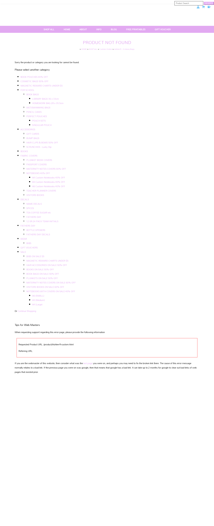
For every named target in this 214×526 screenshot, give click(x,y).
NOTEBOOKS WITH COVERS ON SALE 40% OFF (50, 291)
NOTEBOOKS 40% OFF (38, 173)
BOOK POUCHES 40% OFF (34, 77)
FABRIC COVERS (29, 155)
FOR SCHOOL (27, 90)
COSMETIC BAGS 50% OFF (34, 81)
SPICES (30, 208)
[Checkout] (209, 7)
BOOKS (24, 151)
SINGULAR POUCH (42, 125)
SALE (23, 252)
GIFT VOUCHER (163, 29)
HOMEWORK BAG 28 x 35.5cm (47, 103)
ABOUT (83, 29)
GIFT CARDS (32, 134)
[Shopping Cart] (204, 7)
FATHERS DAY (33, 217)
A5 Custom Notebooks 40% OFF (48, 182)
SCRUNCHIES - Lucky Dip (39, 147)
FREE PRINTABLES (135, 29)
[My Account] (198, 7)
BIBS (28, 243)
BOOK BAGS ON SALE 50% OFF (42, 274)
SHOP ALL (49, 29)
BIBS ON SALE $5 (35, 256)
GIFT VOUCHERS (29, 247)
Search (209, 3)
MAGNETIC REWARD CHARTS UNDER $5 (42, 85)
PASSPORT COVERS (36, 164)
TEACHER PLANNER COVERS (41, 190)
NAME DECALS (34, 204)
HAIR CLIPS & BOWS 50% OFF (42, 142)
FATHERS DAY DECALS (38, 234)
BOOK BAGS (32, 94)
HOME (67, 29)
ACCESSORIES (28, 129)
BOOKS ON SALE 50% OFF (40, 269)
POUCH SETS (39, 120)
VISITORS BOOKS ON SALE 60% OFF (45, 287)
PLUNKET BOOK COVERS (39, 160)
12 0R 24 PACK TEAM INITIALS (42, 221)
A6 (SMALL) (38, 295)
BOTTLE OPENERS (35, 230)
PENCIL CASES (34, 112)
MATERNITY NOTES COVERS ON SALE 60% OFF (51, 282)
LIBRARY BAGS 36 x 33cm (45, 99)
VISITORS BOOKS (35, 195)
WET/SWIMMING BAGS (38, 107)
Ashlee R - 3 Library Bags (124, 49)
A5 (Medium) (38, 300)
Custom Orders (105, 49)
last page (87, 363)
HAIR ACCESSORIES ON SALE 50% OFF (46, 265)
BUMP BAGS (32, 138)
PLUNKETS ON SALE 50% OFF (42, 278)
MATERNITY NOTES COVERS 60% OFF (46, 169)
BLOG (114, 29)
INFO (98, 29)
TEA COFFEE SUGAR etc (38, 212)
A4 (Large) (37, 304)
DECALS (25, 199)
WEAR (24, 239)
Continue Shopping (27, 311)
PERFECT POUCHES (36, 116)
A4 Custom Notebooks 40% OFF (48, 177)
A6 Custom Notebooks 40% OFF (48, 186)
